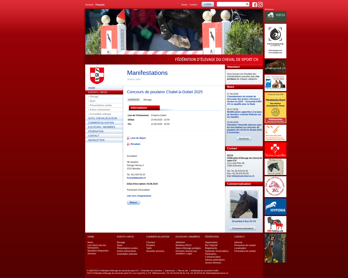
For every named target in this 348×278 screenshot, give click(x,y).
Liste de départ (138, 138)
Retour (133, 202)
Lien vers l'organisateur (139, 196)
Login (207, 4)
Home (184, 4)
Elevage (94, 96)
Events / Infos (134, 79)
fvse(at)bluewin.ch (136, 178)
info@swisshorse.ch (219, 273)
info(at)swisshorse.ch (243, 176)
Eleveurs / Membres (101, 127)
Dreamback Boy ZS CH (244, 221)
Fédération (95, 131)
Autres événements (100, 109)
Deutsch (89, 4)
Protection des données (151, 270)
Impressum (170, 270)
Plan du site (183, 270)
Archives (244, 138)
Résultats (135, 144)
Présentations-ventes (101, 105)
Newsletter (96, 140)
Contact (193, 4)
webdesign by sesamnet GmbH (205, 270)
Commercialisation (101, 122)
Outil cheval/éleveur (102, 118)
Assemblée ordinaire (100, 114)
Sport (92, 101)
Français (100, 4)
